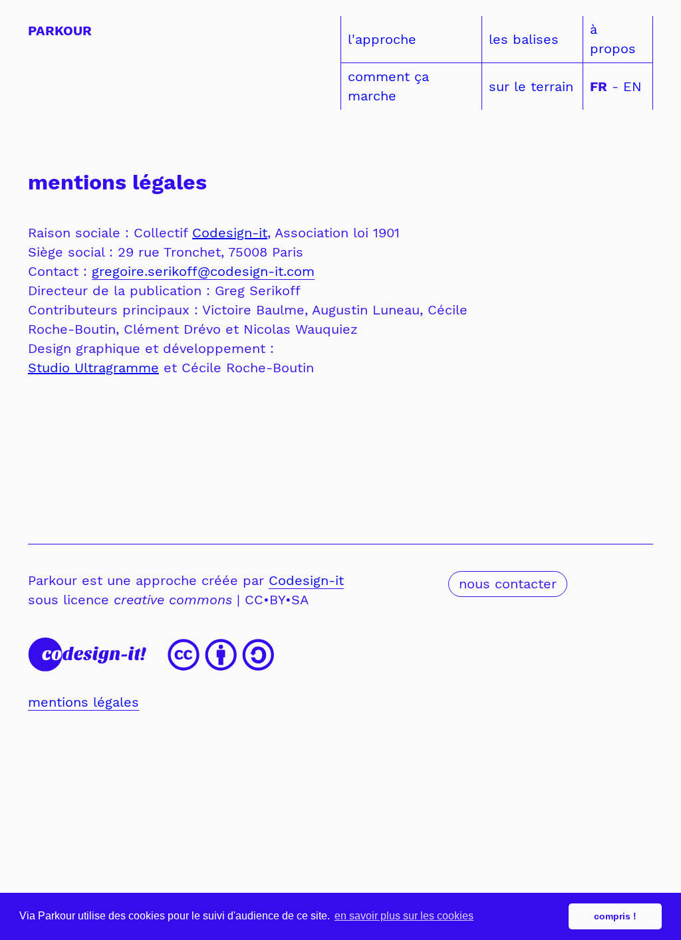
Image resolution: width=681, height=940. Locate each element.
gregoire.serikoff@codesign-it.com (203, 271)
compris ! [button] (615, 916)
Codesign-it (229, 233)
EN (630, 86)
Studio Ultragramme (93, 368)
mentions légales (83, 702)
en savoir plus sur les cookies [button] (404, 915)
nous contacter (508, 584)
